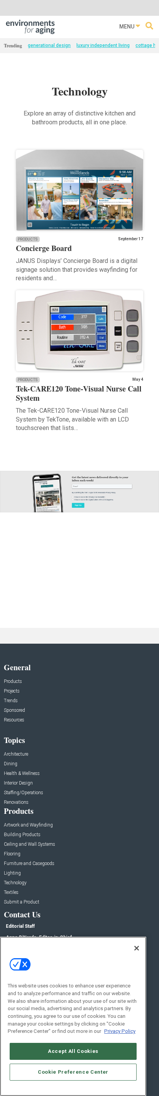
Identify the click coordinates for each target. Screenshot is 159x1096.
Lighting (12, 873)
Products (28, 239)
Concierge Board (44, 248)
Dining (10, 763)
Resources (14, 720)
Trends (11, 700)
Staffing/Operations (23, 792)
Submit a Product (21, 902)
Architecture (16, 754)
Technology (15, 882)
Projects (12, 691)
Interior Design (18, 783)
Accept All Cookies (73, 1051)
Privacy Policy (119, 1031)
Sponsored (14, 710)
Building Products (22, 834)
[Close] (136, 948)
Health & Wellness (22, 773)
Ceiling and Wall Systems (29, 844)
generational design (49, 45)
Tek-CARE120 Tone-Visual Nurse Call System (79, 393)
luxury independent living (103, 45)
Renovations (16, 802)
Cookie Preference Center (73, 1072)
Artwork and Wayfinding (28, 825)
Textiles (11, 892)
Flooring (12, 854)
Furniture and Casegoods (29, 863)
